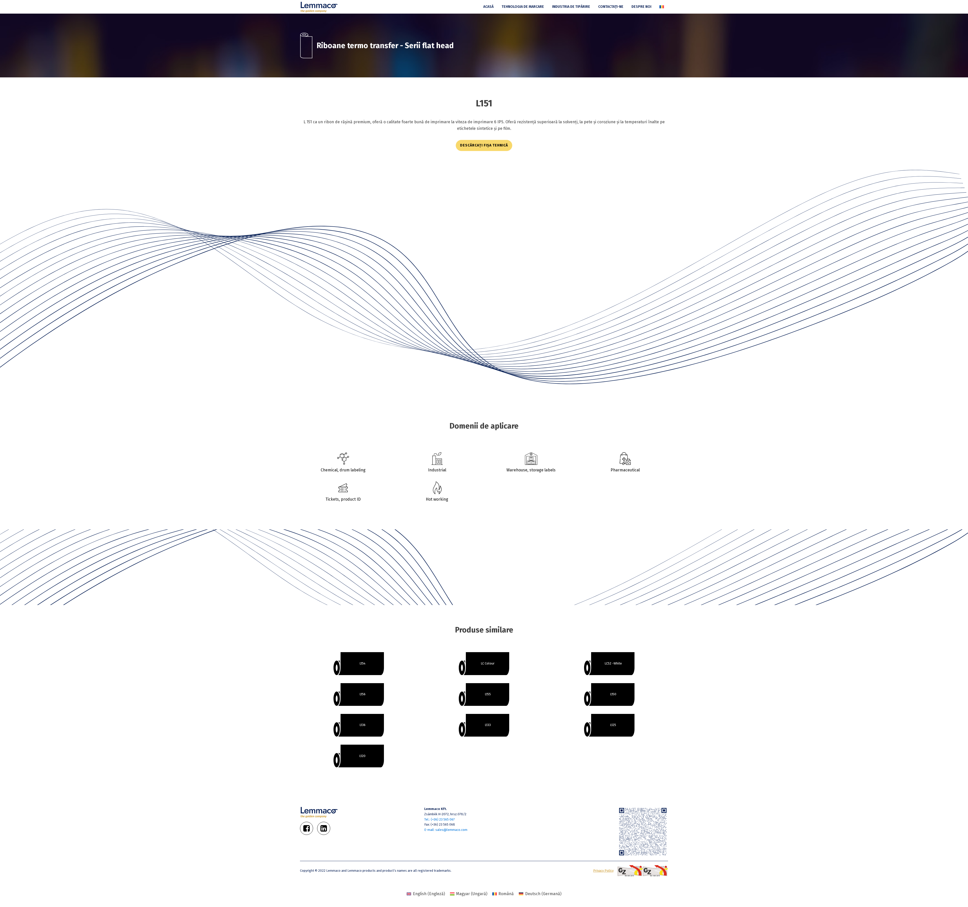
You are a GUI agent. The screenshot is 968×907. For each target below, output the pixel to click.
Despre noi (641, 7)
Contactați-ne (610, 7)
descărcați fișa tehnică (484, 145)
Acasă (488, 7)
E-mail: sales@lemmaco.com (445, 830)
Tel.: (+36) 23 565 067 (439, 819)
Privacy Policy (603, 870)
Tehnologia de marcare (523, 7)
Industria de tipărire (571, 7)
